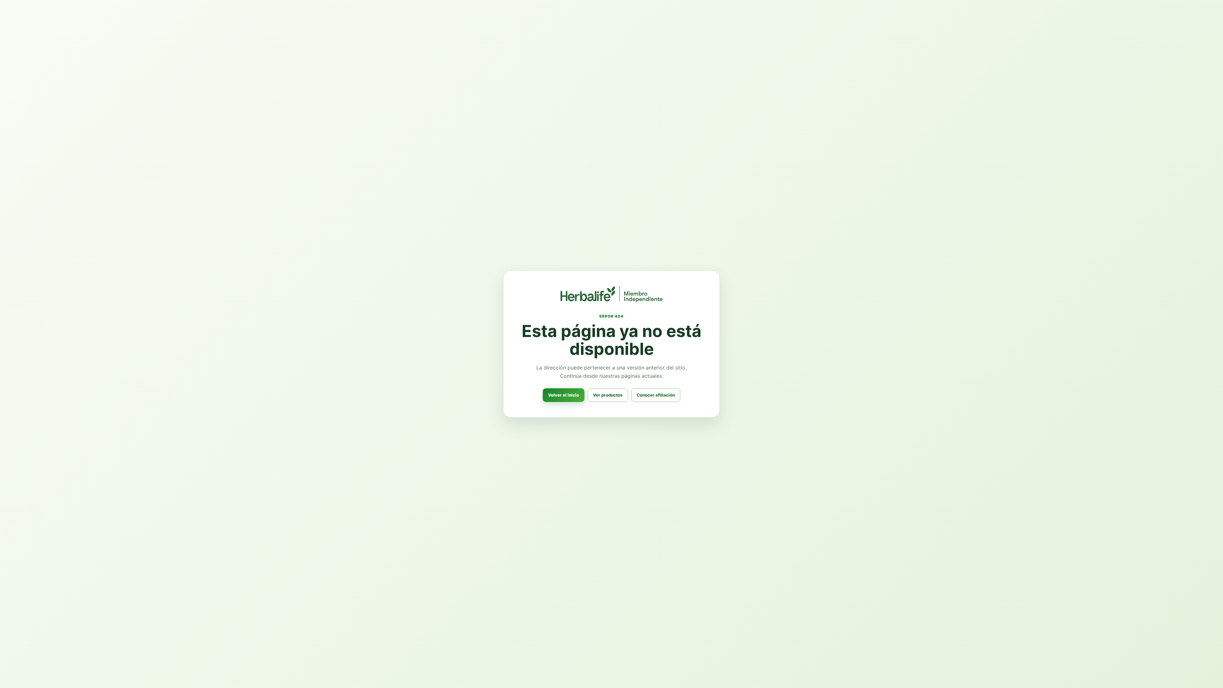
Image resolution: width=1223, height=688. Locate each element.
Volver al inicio (563, 395)
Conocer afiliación (656, 395)
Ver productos (608, 395)
